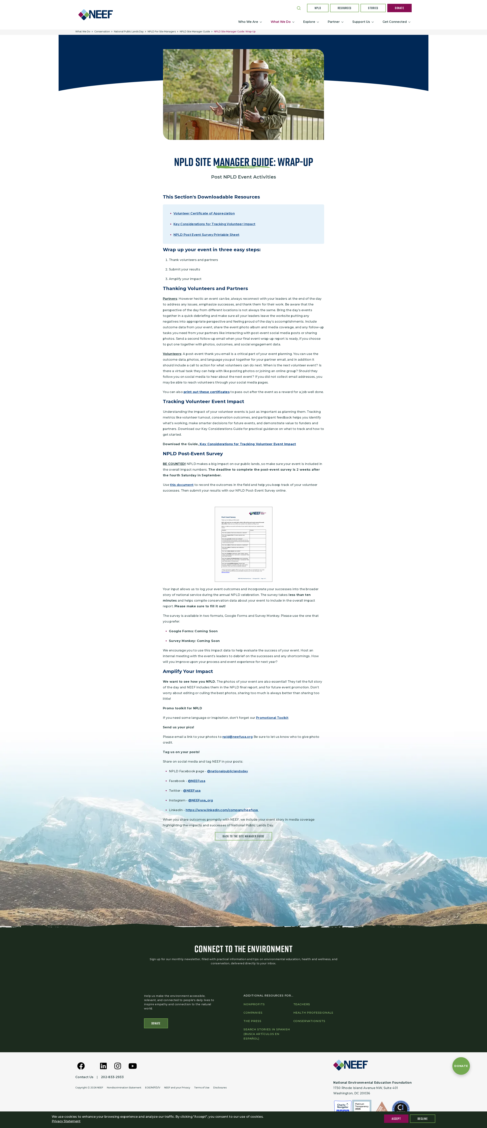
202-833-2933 (112, 1077)
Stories (373, 8)
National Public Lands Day (129, 31)
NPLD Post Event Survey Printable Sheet (206, 235)
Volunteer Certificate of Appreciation (204, 213)
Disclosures (220, 1087)
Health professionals (313, 1012)
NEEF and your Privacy (177, 1087)
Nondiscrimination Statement (124, 1087)
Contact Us (84, 1077)
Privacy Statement (66, 1121)
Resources (345, 8)
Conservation (102, 31)
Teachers (301, 1004)
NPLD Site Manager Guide (195, 31)
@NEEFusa (196, 781)
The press (252, 1021)
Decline (423, 1119)
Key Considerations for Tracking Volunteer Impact (214, 224)
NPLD (318, 8)
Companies (253, 1012)
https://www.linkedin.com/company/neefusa (222, 810)
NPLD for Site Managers (162, 31)
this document (181, 485)
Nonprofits (254, 1004)
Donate (399, 8)
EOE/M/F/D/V (152, 1087)
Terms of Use (201, 1087)
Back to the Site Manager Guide (243, 836)
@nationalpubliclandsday (227, 771)
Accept (396, 1119)
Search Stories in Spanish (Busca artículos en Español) (267, 1034)
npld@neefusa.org (237, 737)
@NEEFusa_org (200, 800)
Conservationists (309, 1021)
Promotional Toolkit (272, 718)
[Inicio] (97, 14)
